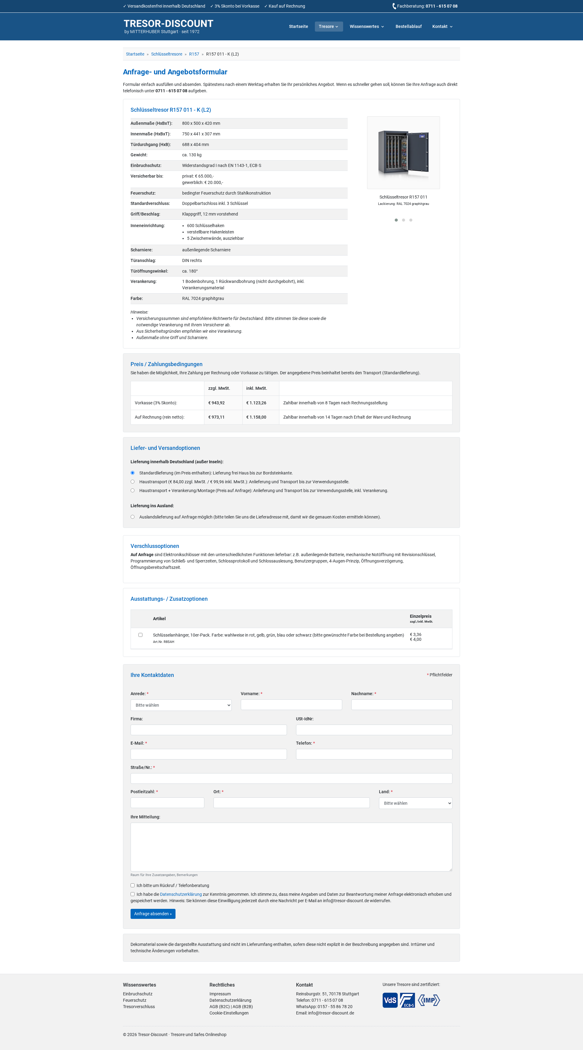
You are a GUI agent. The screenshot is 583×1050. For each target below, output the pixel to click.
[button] (396, 220)
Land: (386, 791)
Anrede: (139, 693)
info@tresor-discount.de (331, 1013)
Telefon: (305, 743)
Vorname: (251, 693)
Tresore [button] (326, 26)
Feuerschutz (134, 1000)
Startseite (298, 26)
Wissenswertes (365, 26)
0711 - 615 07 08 (442, 6)
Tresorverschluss (139, 1006)
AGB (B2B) (243, 1006)
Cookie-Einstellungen (229, 1013)
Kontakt (440, 26)
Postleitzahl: (144, 791)
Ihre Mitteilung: (145, 816)
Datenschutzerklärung (181, 894)
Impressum (220, 993)
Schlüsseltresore (166, 54)
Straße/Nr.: (143, 767)
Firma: (137, 718)
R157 (194, 54)
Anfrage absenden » (153, 913)
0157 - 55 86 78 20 (335, 1006)
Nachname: (363, 693)
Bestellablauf (409, 26)
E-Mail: (139, 743)
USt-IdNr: (305, 718)
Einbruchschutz (137, 993)
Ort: (218, 791)
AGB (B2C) (220, 1006)
